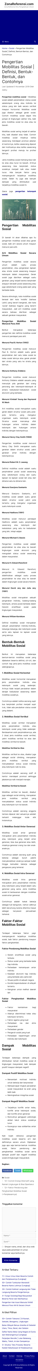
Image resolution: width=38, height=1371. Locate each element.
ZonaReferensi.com (19, 4)
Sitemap (19, 1356)
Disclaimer (19, 1360)
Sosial (11, 48)
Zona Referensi (22, 1365)
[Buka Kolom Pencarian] (35, 42)
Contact (11, 1356)
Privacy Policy (29, 1356)
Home (4, 48)
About (5, 1356)
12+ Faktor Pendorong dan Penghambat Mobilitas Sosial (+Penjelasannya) (15, 1191)
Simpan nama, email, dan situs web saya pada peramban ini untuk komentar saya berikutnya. (18, 1250)
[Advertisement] (19, 24)
